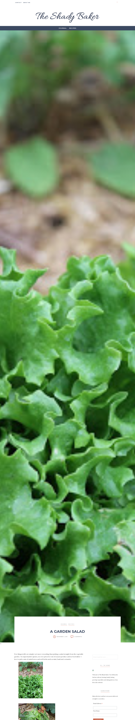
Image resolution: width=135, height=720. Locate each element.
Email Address (97, 703)
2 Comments (78, 636)
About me (26, 2)
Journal (63, 28)
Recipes (72, 28)
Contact (18, 2)
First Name (96, 711)
